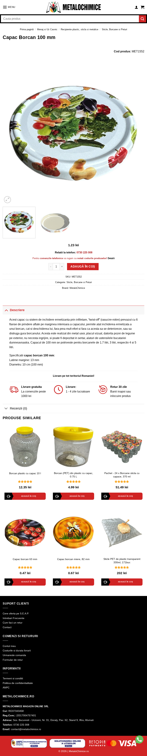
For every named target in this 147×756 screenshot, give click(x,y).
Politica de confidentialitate (18, 683)
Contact (7, 627)
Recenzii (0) (18, 408)
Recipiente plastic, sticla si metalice (79, 29)
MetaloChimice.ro (79, 751)
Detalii (111, 258)
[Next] (137, 133)
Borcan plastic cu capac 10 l (25, 473)
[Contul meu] (136, 7)
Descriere (17, 310)
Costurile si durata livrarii (17, 650)
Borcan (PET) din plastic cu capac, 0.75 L (73, 475)
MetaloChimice (77, 288)
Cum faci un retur (12, 622)
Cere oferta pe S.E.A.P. (16, 613)
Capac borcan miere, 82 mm (73, 559)
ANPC (6, 687)
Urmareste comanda (14, 655)
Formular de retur (13, 659)
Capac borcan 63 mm (25, 559)
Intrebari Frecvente (13, 618)
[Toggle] (6, 310)
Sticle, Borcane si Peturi (114, 29)
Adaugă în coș (82, 266)
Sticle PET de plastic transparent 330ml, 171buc (121, 561)
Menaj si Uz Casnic (47, 29)
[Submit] (142, 18)
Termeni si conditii (13, 678)
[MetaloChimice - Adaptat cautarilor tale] (73, 7)
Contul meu (9, 646)
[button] (9, 7)
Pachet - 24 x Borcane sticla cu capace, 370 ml (121, 475)
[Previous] (10, 133)
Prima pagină (27, 29)
